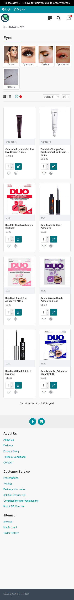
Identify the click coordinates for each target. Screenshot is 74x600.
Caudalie (11, 141)
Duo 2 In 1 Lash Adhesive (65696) (19, 226)
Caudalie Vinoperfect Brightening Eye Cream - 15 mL (54, 152)
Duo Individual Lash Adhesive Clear (52, 299)
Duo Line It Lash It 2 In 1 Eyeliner (18, 372)
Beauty (12, 26)
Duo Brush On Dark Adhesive (51, 226)
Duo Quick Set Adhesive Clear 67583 (54, 372)
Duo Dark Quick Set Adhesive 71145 (16, 299)
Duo (8, 217)
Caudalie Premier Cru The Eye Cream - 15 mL (19, 150)
